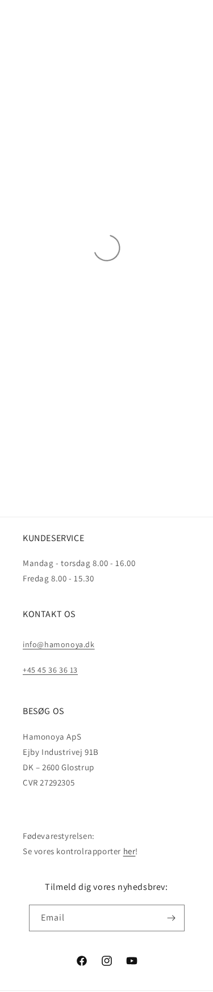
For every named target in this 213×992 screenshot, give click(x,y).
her (129, 851)
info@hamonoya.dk (59, 644)
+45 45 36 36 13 (50, 670)
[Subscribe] (171, 918)
